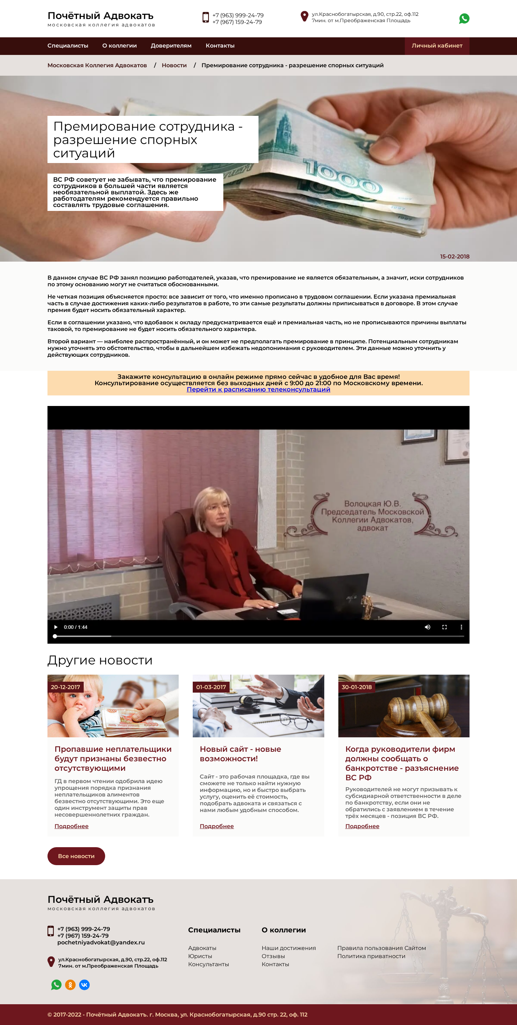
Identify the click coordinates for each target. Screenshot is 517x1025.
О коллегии (119, 45)
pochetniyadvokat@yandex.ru (101, 942)
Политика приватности (371, 956)
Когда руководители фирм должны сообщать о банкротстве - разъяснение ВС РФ (402, 763)
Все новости (76, 856)
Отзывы (273, 956)
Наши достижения (289, 948)
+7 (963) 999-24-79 (238, 15)
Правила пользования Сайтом (381, 948)
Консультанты (208, 964)
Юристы (200, 956)
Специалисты (67, 45)
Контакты (220, 45)
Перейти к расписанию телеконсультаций (259, 389)
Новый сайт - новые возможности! (240, 753)
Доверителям (171, 45)
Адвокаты (202, 948)
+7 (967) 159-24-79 (237, 22)
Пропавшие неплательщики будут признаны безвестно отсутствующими (113, 758)
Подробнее (72, 826)
